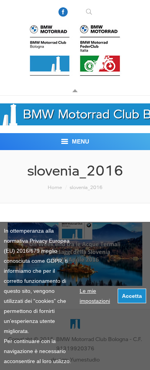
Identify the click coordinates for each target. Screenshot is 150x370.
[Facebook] (63, 12)
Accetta (132, 296)
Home (55, 187)
